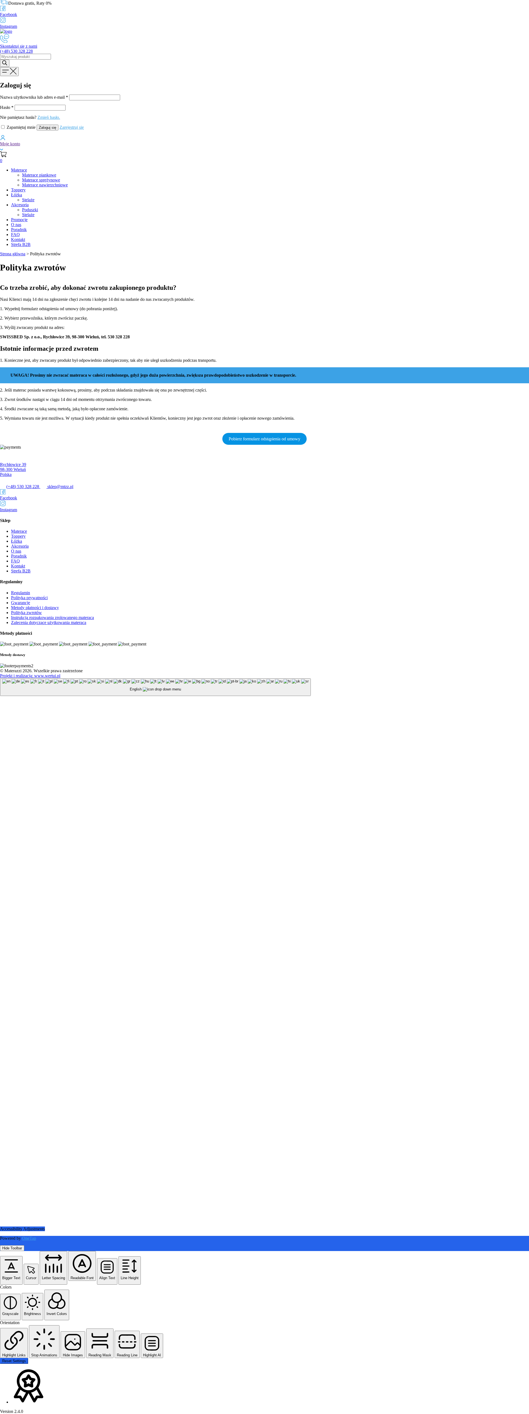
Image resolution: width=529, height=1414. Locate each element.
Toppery (18, 190)
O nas (16, 224)
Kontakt (18, 239)
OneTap (29, 1238)
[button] (11, 1270)
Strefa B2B (21, 244)
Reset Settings (14, 1361)
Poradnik (19, 229)
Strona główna (12, 253)
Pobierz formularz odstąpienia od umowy (264, 438)
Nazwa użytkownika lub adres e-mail (34, 97)
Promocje (19, 219)
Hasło (7, 107)
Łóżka (16, 194)
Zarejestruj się (72, 127)
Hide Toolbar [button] (12, 1248)
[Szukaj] (4, 63)
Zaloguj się (47, 127)
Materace (19, 170)
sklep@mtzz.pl (59, 486)
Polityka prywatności (29, 597)
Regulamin (20, 592)
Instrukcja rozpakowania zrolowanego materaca (52, 617)
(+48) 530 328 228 (23, 486)
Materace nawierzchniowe (45, 185)
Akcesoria (20, 204)
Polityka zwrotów (26, 612)
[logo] (6, 31)
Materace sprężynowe (41, 180)
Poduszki (30, 209)
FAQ (15, 234)
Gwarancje (20, 602)
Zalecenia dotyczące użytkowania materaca (48, 622)
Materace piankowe (39, 175)
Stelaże (28, 199)
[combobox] (155, 687)
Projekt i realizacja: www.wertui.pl (30, 675)
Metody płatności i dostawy (35, 607)
